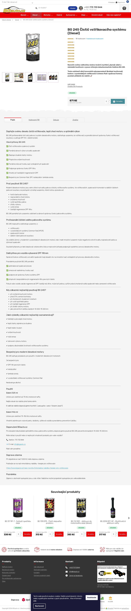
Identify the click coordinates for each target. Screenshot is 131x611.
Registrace (121, 2)
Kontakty (37, 573)
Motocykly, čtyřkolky (8, 573)
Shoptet (110, 608)
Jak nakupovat (39, 567)
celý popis (71, 84)
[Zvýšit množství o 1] (109, 100)
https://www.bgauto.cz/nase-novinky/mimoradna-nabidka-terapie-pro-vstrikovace (37, 468)
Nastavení (39, 606)
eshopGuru (125, 608)
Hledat (72, 8)
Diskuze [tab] (56, 120)
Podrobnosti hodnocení (94, 39)
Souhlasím (91, 598)
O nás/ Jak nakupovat (9, 2)
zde (34, 601)
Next (128, 518)
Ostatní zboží (6, 575)
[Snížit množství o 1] (109, 102)
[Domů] (7, 20)
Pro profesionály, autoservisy (11, 578)
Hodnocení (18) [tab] (34, 120)
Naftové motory (7, 567)
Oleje (3, 581)
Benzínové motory (8, 570)
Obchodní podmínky (40, 570)
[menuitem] (24, 15)
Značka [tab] (75, 120)
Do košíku (119, 101)
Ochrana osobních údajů (42, 575)
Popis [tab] (12, 120)
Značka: (75, 86)
